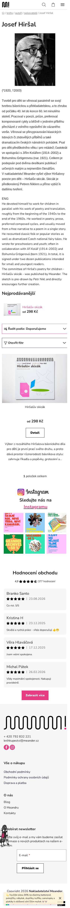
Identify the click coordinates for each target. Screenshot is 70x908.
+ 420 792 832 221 (17, 737)
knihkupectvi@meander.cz (21, 741)
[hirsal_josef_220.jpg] (35, 59)
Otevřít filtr (16, 343)
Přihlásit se (30, 868)
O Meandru (11, 808)
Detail (35, 433)
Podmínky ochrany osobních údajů (26, 777)
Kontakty (10, 813)
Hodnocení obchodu (35, 573)
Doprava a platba (15, 783)
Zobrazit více (35, 695)
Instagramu (35, 507)
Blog (7, 802)
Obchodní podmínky (17, 772)
